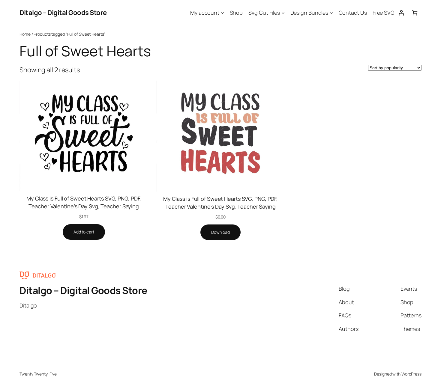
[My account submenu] (222, 12)
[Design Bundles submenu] (331, 12)
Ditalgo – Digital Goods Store (63, 12)
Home (25, 34)
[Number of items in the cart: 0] (415, 12)
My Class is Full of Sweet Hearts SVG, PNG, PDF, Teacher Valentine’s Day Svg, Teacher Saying (83, 202)
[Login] (401, 12)
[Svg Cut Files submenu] (283, 12)
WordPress (411, 374)
